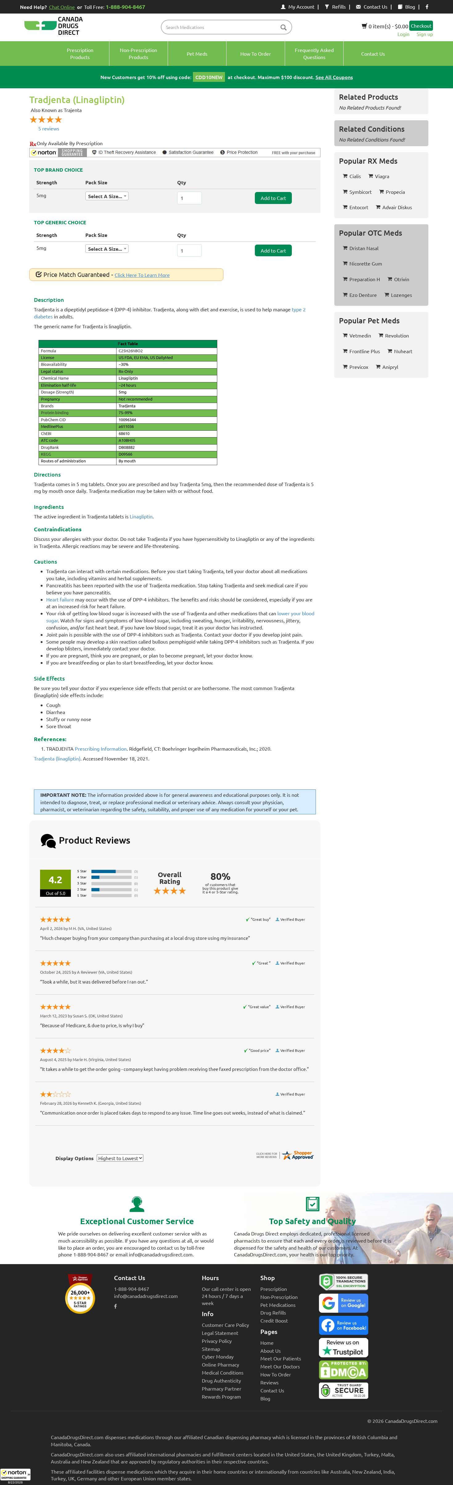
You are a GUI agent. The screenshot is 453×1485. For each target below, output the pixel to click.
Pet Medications (278, 1305)
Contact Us (375, 6)
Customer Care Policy (225, 1325)
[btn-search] (283, 27)
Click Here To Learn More (142, 275)
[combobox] (107, 196)
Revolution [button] (397, 335)
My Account (301, 6)
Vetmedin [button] (360, 335)
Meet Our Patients (280, 1358)
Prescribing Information (101, 748)
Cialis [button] (355, 176)
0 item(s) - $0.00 (387, 26)
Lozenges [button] (401, 295)
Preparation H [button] (364, 279)
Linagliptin (141, 516)
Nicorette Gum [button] (365, 263)
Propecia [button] (395, 192)
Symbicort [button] (360, 192)
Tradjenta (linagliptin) (57, 758)
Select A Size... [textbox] (105, 196)
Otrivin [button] (401, 279)
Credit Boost (274, 1320)
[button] (15, 1476)
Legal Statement (220, 1333)
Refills (339, 6)
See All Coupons (334, 77)
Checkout (421, 25)
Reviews (269, 1382)
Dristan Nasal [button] (363, 248)
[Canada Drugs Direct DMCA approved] (343, 1371)
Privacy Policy (217, 1341)
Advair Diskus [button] (397, 207)
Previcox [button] (358, 367)
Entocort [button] (358, 207)
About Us (270, 1350)
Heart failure (60, 599)
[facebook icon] (427, 6)
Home (267, 1342)
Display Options (74, 1158)
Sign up (425, 34)
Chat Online (62, 7)
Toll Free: (114, 6)
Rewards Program (221, 1396)
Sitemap (211, 1349)
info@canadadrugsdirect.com (146, 1296)
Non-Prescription (279, 1297)
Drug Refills (273, 1312)
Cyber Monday (218, 1356)
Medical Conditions (222, 1372)
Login (404, 34)
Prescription (273, 1289)
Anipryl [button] (390, 367)
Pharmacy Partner (221, 1388)
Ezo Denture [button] (363, 295)
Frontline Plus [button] (364, 351)
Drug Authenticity (221, 1380)
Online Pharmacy (220, 1364)
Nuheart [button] (403, 351)
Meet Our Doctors (280, 1366)
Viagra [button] (382, 176)
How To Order (275, 1374)
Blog (410, 6)
